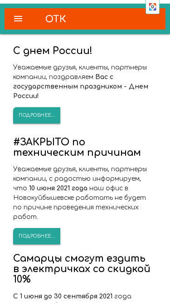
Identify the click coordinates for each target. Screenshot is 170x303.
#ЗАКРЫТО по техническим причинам (77, 147)
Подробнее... (37, 115)
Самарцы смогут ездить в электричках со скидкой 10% (82, 269)
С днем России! (52, 50)
